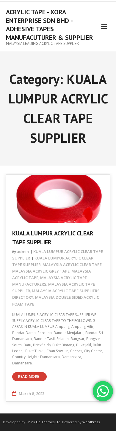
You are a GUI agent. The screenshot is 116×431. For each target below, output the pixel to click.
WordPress (91, 422)
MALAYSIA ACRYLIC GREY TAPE (41, 271)
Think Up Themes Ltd (43, 422)
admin (23, 251)
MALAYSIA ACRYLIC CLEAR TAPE (72, 264)
